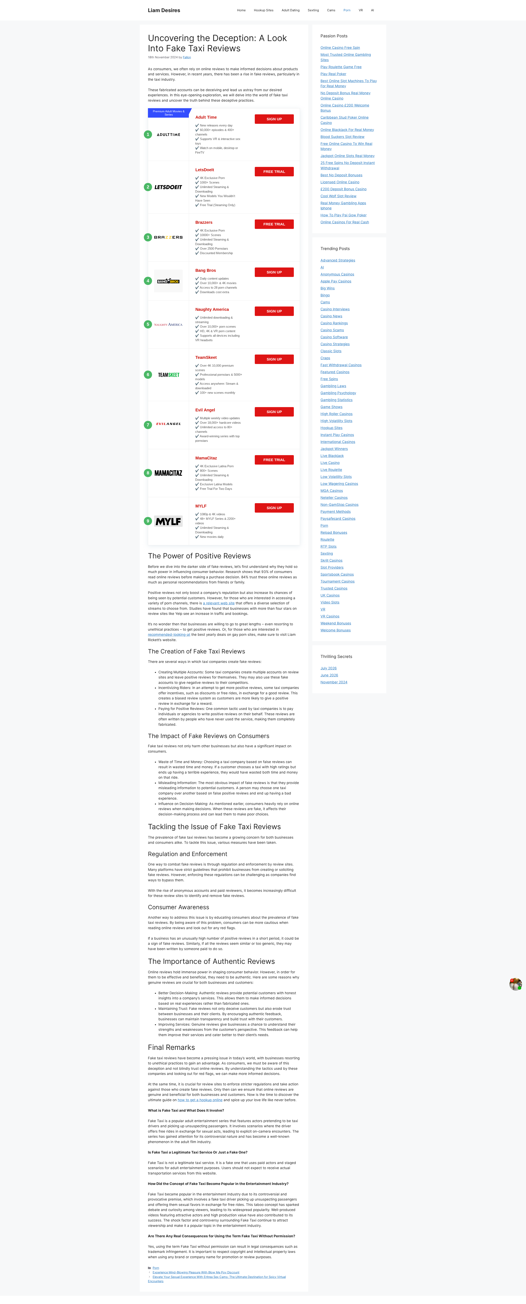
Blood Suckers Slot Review (343, 137)
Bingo (325, 295)
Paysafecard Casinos (338, 519)
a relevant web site (219, 603)
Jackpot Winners (334, 449)
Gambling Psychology (338, 393)
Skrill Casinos (332, 560)
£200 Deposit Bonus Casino (344, 189)
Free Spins (329, 379)
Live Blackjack (332, 456)
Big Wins (328, 288)
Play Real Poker (333, 74)
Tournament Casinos (338, 581)
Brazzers (203, 222)
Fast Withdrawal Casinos (341, 365)
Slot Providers (332, 567)
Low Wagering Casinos (339, 484)
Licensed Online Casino (340, 182)
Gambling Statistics (337, 400)
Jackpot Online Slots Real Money (348, 156)
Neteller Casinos (334, 498)
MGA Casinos (332, 491)
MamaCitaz (206, 458)
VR (361, 10)
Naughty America (212, 309)
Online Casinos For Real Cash (345, 222)
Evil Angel (205, 410)
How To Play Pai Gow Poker (344, 215)
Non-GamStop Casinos (340, 505)
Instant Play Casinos (337, 435)
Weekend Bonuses (336, 623)
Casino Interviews (335, 309)
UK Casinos (330, 595)
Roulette (327, 539)
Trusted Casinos (334, 588)
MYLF (200, 506)
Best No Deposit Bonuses (341, 175)
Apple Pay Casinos (336, 281)
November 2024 (334, 682)
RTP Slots (329, 546)
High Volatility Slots (336, 421)
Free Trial (274, 172)
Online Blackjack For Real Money (347, 130)
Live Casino (330, 463)
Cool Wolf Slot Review (338, 196)
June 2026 (329, 675)
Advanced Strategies (338, 260)
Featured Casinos (335, 372)
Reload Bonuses (334, 532)
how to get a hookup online (200, 1100)
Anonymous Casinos (337, 274)
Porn (347, 10)
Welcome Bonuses (336, 630)
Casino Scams (332, 330)
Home (241, 10)
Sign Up (274, 119)
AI (372, 10)
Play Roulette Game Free (341, 67)
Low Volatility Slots (336, 477)
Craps (325, 358)
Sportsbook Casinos (337, 574)
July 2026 (329, 668)
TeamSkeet (206, 357)
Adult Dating (291, 10)
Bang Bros (205, 270)
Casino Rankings (334, 323)
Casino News (331, 316)
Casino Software (334, 337)
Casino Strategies (335, 344)
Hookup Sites (263, 10)
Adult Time (206, 117)
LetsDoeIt (204, 170)
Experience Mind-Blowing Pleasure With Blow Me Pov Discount (196, 1272)
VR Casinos (330, 616)
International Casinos (338, 442)
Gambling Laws (333, 386)
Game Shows (332, 407)
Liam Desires (164, 10)
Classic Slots (331, 351)
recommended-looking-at (169, 634)
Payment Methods (336, 512)
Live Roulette (331, 470)
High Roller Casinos (337, 414)
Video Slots (330, 602)
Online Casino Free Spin (340, 48)
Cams (331, 10)
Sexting (313, 10)
